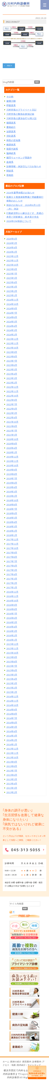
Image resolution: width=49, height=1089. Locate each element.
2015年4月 (11, 679)
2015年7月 (11, 666)
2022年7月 (11, 404)
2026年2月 (11, 252)
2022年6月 (11, 409)
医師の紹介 (15, 1062)
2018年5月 (11, 518)
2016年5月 (11, 622)
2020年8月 (11, 443)
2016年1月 (11, 640)
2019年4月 (11, 487)
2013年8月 (11, 766)
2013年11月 (12, 753)
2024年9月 (11, 308)
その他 (9, 96)
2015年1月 (11, 692)
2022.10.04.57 (13, 22)
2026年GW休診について (18, 221)
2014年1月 (11, 744)
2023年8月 (11, 356)
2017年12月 (12, 539)
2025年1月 (11, 295)
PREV (9, 66)
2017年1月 (11, 587)
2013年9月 (11, 762)
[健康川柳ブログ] (24, 1018)
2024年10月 (12, 304)
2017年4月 (11, 574)
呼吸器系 (11, 105)
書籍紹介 (11, 127)
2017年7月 (11, 561)
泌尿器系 (11, 131)
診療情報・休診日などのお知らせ (23, 166)
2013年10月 (12, 757)
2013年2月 (11, 792)
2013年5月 (11, 779)
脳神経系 (11, 153)
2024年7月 (11, 313)
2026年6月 (11, 239)
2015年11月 (12, 648)
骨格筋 (9, 175)
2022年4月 (11, 417)
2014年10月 (12, 705)
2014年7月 (11, 718)
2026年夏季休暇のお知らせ (20, 192)
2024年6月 (11, 317)
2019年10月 (12, 465)
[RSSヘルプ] (13, 912)
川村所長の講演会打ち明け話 (21, 118)
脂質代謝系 (12, 149)
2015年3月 (11, 683)
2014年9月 (11, 709)
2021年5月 (11, 435)
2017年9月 (11, 552)
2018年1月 (11, 535)
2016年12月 (12, 592)
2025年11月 (12, 260)
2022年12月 (12, 387)
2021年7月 (11, 430)
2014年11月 (12, 701)
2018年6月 (11, 513)
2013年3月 (11, 788)
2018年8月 (11, 504)
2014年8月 (11, 714)
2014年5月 (11, 727)
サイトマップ (34, 1065)
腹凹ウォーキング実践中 (19, 157)
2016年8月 (11, 609)
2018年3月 (11, 526)
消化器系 (11, 136)
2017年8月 (11, 557)
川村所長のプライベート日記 (21, 110)
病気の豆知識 (13, 140)
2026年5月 (11, 243)
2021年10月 (12, 422)
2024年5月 (11, 321)
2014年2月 (11, 740)
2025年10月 (12, 265)
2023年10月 (12, 348)
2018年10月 (12, 500)
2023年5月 (11, 369)
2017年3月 (11, 579)
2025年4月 (11, 282)
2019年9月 (11, 470)
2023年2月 (11, 382)
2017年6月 (11, 566)
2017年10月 (12, 548)
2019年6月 (11, 483)
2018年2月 (11, 531)
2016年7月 (11, 613)
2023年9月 (11, 352)
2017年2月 (11, 583)
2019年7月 (11, 478)
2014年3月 (11, 736)
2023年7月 (11, 361)
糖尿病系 (11, 144)
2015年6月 (11, 670)
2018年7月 (11, 509)
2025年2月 (11, 291)
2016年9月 (11, 605)
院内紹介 (21, 1065)
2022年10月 (12, 396)
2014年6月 (11, 722)
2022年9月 (11, 400)
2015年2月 (11, 688)
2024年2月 (11, 334)
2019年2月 (11, 496)
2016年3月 (11, 631)
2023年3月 (11, 378)
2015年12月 (12, 644)
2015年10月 (12, 653)
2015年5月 (11, 675)
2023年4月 (11, 374)
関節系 (9, 171)
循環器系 (11, 123)
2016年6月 (11, 618)
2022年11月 (12, 391)
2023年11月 (12, 343)
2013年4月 (11, 783)
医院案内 (27, 1062)
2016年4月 (11, 627)
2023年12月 (12, 339)
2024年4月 (11, 326)
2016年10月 (12, 600)
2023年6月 (11, 365)
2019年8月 (11, 474)
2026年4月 (11, 247)
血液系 (9, 162)
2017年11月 (12, 544)
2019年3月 (11, 491)
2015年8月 (11, 661)
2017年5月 (11, 570)
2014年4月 (11, 731)
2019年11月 (12, 461)
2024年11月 (12, 300)
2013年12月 (12, 749)
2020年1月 (11, 452)
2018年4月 (11, 522)
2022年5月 (11, 413)
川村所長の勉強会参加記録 (20, 114)
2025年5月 (11, 278)
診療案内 (37, 1062)
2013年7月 (11, 770)
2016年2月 (11, 635)
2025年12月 (12, 256)
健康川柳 (11, 101)
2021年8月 (11, 426)
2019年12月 (12, 457)
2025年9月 (11, 269)
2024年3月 (11, 330)
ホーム (6, 1062)
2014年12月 (12, 696)
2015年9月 (11, 657)
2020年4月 (11, 448)
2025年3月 (11, 287)
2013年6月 (11, 775)
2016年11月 (12, 596)
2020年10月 (12, 439)
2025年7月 (11, 273)
